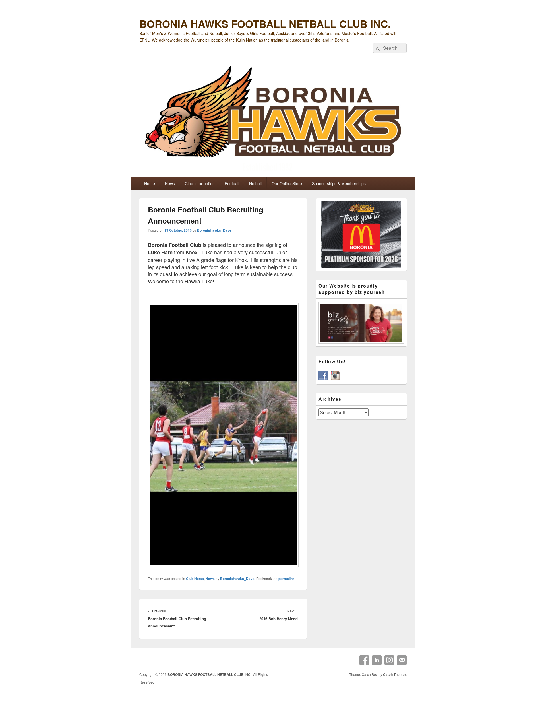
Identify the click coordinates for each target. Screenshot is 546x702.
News (170, 183)
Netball (255, 183)
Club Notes (195, 578)
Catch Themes (395, 674)
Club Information (200, 183)
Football (232, 183)
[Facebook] (364, 660)
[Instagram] (389, 660)
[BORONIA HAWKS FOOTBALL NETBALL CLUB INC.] (273, 120)
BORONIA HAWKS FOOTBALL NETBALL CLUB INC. (265, 23)
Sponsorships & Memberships (339, 183)
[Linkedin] (377, 660)
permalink (286, 578)
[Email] (402, 660)
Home (149, 183)
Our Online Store (287, 183)
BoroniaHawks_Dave (214, 230)
